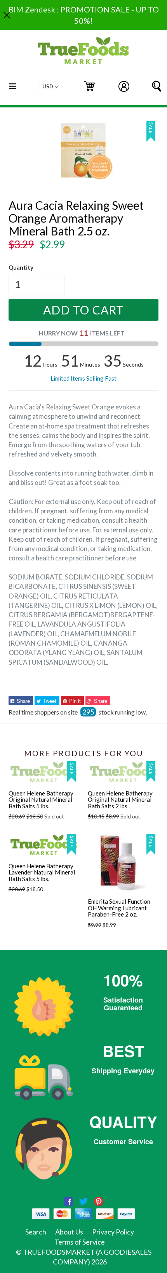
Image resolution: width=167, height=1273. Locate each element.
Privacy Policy (113, 1231)
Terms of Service (79, 1242)
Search (35, 1231)
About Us (69, 1231)
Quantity (21, 267)
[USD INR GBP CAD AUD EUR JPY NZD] (51, 86)
